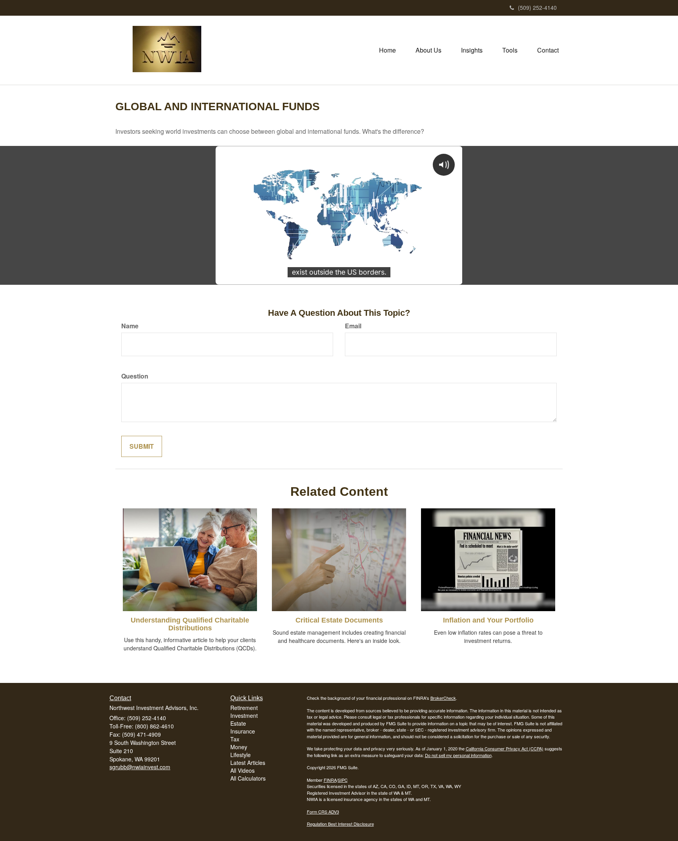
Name (130, 326)
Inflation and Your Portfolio (488, 620)
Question (134, 376)
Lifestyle (240, 755)
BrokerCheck (443, 698)
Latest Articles (247, 762)
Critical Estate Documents (339, 620)
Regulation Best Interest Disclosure (340, 824)
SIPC (343, 780)
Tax (234, 739)
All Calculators (248, 778)
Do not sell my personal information (458, 755)
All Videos (242, 770)
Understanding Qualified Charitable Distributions (190, 624)
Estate (238, 723)
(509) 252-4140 (537, 7)
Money (238, 747)
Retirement (244, 708)
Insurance (242, 731)
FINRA (330, 780)
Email (353, 326)
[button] (428, 50)
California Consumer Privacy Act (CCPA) (504, 748)
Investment (244, 715)
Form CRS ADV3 (323, 811)
